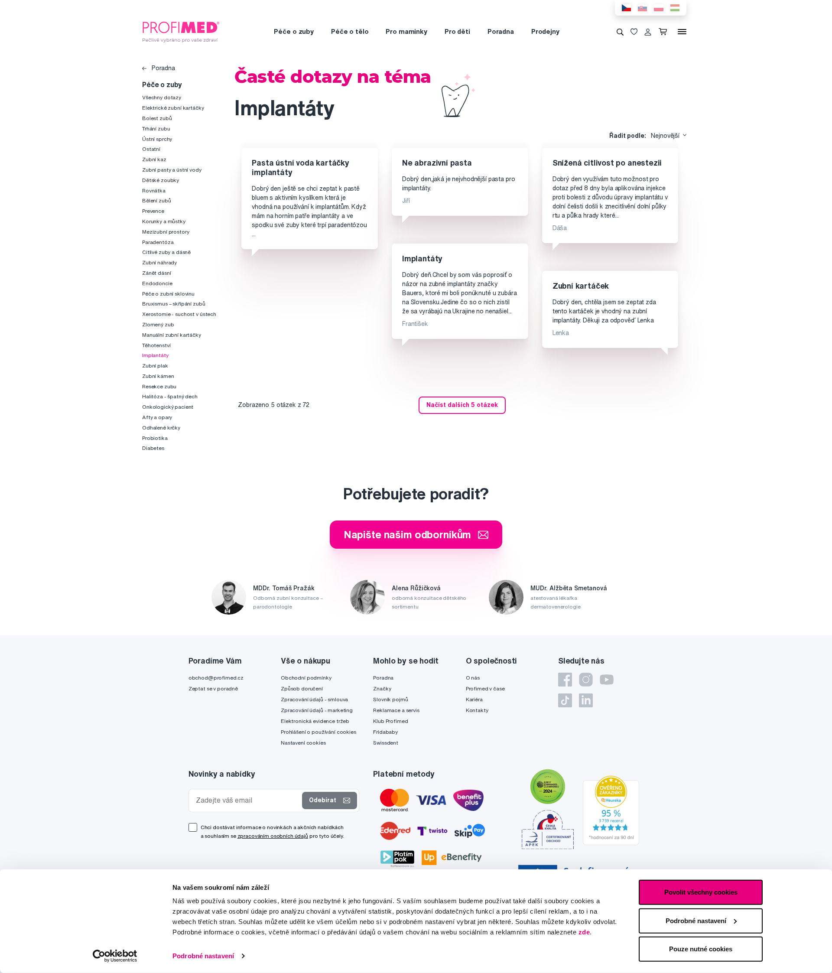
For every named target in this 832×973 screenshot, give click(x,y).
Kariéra (474, 699)
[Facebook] (565, 680)
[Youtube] (607, 680)
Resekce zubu (159, 386)
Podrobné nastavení (203, 956)
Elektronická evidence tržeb (315, 721)
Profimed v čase (485, 688)
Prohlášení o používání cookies (318, 732)
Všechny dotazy (161, 97)
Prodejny (545, 31)
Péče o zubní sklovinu (168, 293)
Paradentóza (157, 242)
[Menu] (682, 31)
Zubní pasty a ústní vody (172, 169)
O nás (473, 677)
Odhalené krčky (161, 427)
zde (584, 932)
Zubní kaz (154, 159)
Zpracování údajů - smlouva (314, 699)
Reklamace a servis (396, 710)
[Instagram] (586, 680)
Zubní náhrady (159, 262)
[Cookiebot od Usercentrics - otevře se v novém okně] (115, 956)
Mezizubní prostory (165, 231)
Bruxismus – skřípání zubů (173, 303)
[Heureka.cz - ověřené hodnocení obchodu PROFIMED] (611, 810)
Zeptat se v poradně (213, 688)
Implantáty (155, 355)
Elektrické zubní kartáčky (173, 108)
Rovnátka (154, 190)
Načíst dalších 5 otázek (462, 405)
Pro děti (457, 31)
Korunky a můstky (163, 221)
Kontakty (477, 710)
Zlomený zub (158, 324)
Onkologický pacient (167, 407)
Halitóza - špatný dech (170, 396)
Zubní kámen (158, 376)
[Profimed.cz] (181, 31)
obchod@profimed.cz (216, 677)
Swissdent (385, 742)
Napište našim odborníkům (407, 534)
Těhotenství (156, 345)
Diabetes (153, 448)
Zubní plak (155, 365)
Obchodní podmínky (306, 677)
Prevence (153, 211)
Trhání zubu (156, 128)
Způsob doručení (302, 688)
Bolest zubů (157, 118)
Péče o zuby (293, 31)
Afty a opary (157, 417)
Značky (382, 688)
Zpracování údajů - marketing (317, 710)
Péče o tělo (349, 31)
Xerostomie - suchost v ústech (179, 314)
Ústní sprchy (157, 139)
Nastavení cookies (303, 742)
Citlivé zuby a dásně (166, 252)
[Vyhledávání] (620, 32)
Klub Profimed (390, 721)
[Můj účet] (648, 32)
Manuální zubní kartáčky (171, 335)
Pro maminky (406, 31)
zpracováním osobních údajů (272, 836)
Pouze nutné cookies (700, 949)
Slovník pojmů (390, 699)
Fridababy (385, 732)
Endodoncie (157, 283)
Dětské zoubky (160, 180)
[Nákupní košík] (664, 31)
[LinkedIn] (586, 700)
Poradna (501, 31)
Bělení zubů (156, 200)
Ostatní (151, 149)
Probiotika (155, 438)
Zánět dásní (156, 273)
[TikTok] (565, 700)
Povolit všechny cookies (701, 892)
